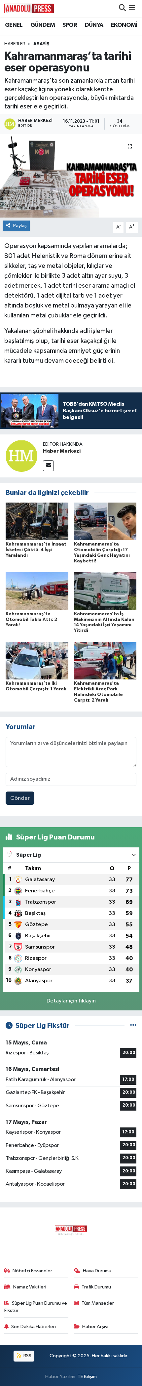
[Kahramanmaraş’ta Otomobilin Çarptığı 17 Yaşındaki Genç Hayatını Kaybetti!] (105, 521)
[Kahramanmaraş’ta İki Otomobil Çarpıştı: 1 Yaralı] (37, 660)
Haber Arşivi (95, 1326)
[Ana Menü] (132, 8)
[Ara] (122, 8)
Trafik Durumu (96, 1286)
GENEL (13, 25)
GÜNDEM (42, 25)
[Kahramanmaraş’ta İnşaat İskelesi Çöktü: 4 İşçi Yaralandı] (37, 521)
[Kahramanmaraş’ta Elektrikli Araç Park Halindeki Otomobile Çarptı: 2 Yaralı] (105, 660)
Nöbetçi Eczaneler (32, 1270)
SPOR (69, 25)
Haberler (14, 44)
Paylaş (20, 225)
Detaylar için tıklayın (71, 1001)
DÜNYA (94, 25)
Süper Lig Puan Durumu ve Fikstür (35, 1307)
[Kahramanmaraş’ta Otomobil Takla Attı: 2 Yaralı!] (37, 591)
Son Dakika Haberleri (33, 1326)
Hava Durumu (97, 1270)
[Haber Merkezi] (21, 456)
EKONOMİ (124, 25)
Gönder (20, 798)
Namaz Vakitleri (29, 1286)
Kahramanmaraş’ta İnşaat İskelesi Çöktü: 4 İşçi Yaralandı (36, 550)
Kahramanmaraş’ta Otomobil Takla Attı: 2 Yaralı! (31, 620)
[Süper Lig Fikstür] (133, 1026)
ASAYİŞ (41, 44)
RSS (26, 1355)
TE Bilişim (87, 1376)
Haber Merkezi (62, 451)
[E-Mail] (48, 465)
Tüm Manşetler (98, 1303)
